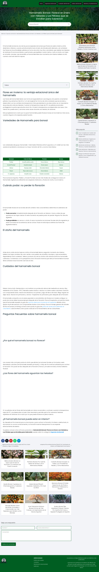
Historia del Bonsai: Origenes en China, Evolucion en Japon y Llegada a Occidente (87, 140)
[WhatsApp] (15, 440)
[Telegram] (19, 440)
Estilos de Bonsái (76, 3)
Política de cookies (39, 560)
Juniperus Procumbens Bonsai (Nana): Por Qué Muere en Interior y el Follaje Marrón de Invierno (55, 445)
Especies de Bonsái (50, 3)
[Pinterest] (11, 440)
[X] (7, 440)
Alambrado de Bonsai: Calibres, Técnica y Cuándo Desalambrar (87, 146)
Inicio (41, 3)
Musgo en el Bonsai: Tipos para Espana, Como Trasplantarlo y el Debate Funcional (87, 155)
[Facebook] (3, 440)
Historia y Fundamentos (90, 3)
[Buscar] (68, 23)
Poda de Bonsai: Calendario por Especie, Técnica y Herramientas (87, 150)
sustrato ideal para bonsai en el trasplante (42, 302)
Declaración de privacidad (41, 564)
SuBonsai (36, 566)
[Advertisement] (36, 41)
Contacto (36, 562)
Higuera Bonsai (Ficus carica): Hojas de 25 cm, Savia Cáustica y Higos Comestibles (16, 445)
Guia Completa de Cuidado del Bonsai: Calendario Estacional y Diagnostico (87, 134)
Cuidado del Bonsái (64, 3)
